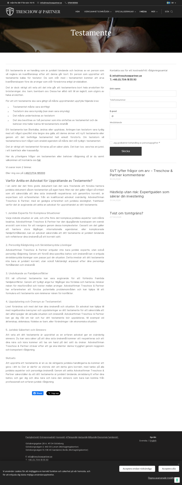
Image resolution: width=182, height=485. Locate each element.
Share (39, 393)
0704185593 (73, 2)
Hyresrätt (60, 437)
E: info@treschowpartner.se (126, 75)
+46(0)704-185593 (34, 173)
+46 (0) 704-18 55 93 (38, 459)
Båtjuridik (92, 437)
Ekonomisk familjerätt (108, 437)
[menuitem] (78, 11)
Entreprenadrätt (47, 437)
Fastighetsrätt (32, 437)
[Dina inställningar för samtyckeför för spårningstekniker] (177, 480)
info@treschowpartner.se (51, 2)
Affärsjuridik (71, 437)
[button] (168, 11)
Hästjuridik (83, 437)
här (39, 160)
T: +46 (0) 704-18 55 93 (123, 79)
